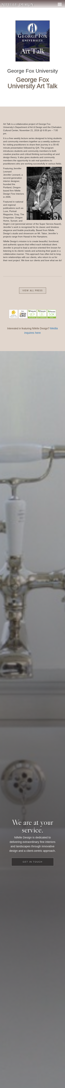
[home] (18, 4)
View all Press (32, 290)
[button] (59, 4)
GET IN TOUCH (32, 862)
